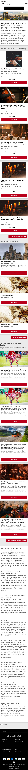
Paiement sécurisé (18, 743)
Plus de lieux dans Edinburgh (19, 337)
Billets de (11, 79)
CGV (14, 764)
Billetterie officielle (5, 743)
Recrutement (17, 756)
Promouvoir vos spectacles (7, 751)
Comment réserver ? (19, 741)
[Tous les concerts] (14, 8)
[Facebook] (8, 736)
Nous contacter (18, 751)
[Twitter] (18, 736)
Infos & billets (14, 82)
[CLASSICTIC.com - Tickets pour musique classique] (4, 1)
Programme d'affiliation (6, 753)
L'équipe (3, 741)
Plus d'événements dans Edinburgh (17, 236)
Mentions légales (9, 764)
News (4, 764)
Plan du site (11, 766)
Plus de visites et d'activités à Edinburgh (16, 540)
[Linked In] (20, 736)
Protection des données (20, 764)
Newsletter (17, 766)
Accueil (1, 724)
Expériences (4, 756)
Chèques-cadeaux (18, 746)
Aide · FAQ (17, 753)
